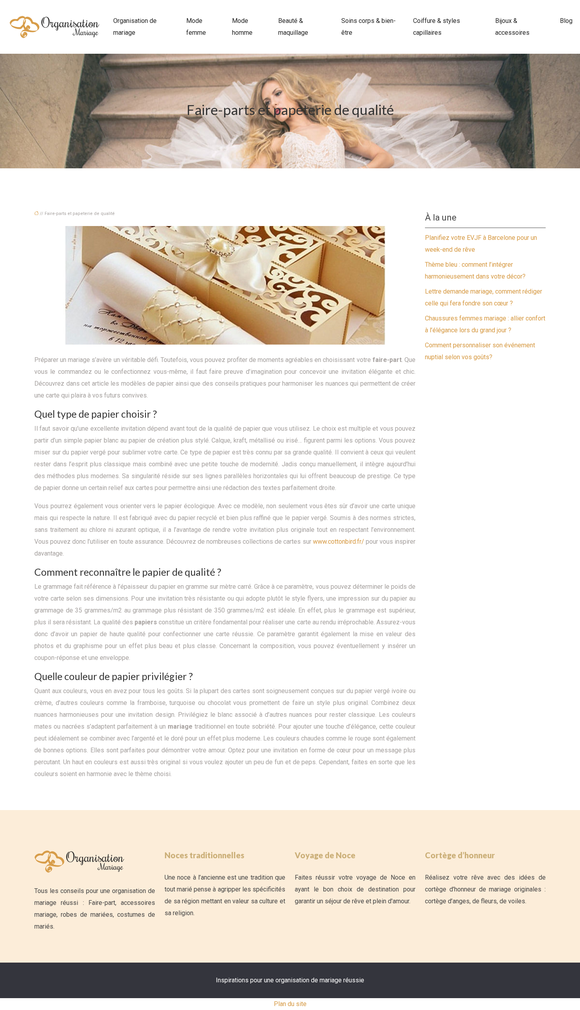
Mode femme (196, 26)
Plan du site (290, 1004)
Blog (566, 20)
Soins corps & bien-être (368, 26)
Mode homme (242, 26)
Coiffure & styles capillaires (436, 26)
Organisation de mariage (135, 26)
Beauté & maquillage (293, 26)
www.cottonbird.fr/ (338, 541)
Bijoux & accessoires (512, 26)
